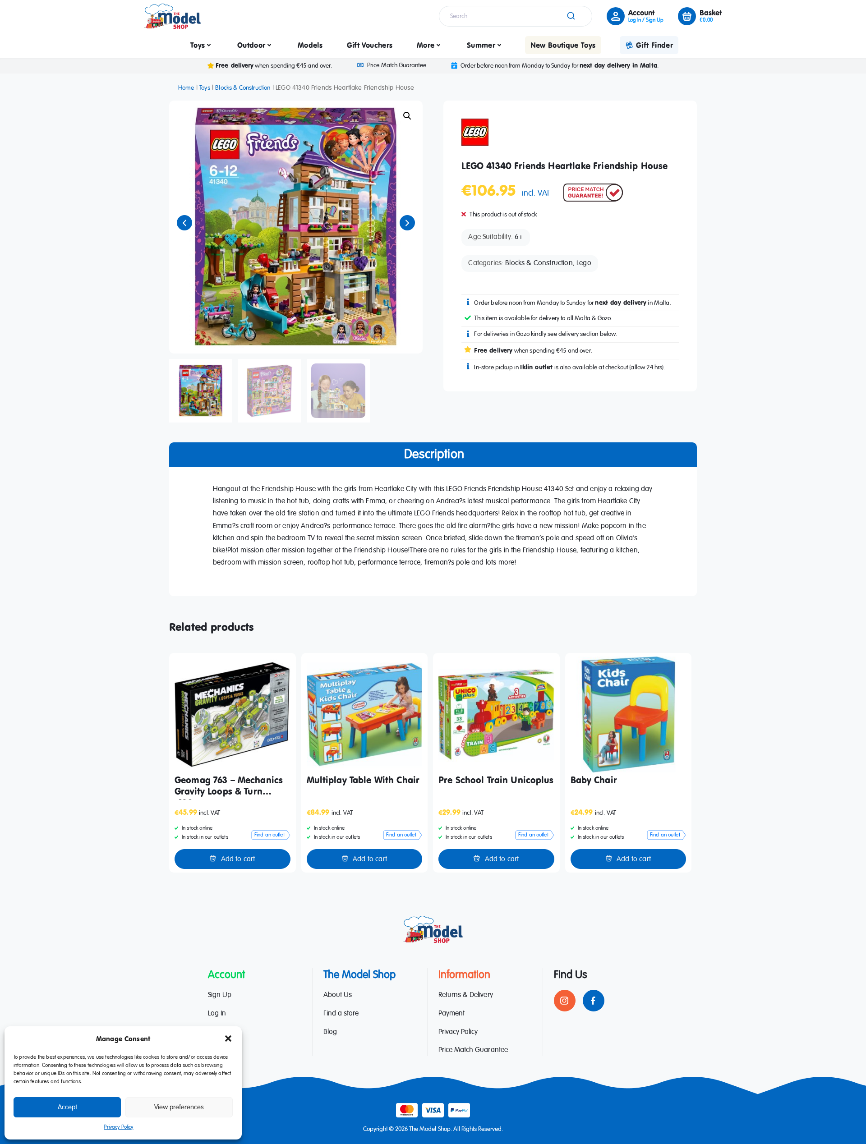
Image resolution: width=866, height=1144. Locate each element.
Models (310, 45)
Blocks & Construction (242, 88)
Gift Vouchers (370, 45)
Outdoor (251, 45)
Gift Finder (654, 45)
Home (186, 88)
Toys (197, 45)
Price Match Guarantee (396, 65)
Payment (451, 1013)
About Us (337, 995)
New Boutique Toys (563, 45)
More (425, 45)
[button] (228, 1038)
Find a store (341, 1013)
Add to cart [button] (238, 859)
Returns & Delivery (465, 995)
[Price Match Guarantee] (593, 193)
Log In (217, 1013)
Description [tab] (434, 454)
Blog (330, 1032)
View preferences (179, 1107)
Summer (481, 45)
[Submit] (570, 16)
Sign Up (219, 995)
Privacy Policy (118, 1127)
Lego (583, 263)
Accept (67, 1107)
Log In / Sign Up (645, 20)
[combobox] (515, 16)
